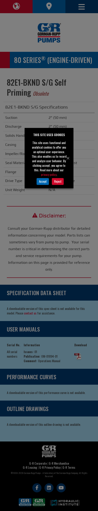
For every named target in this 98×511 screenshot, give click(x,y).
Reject (58, 181)
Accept (43, 181)
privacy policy (49, 174)
